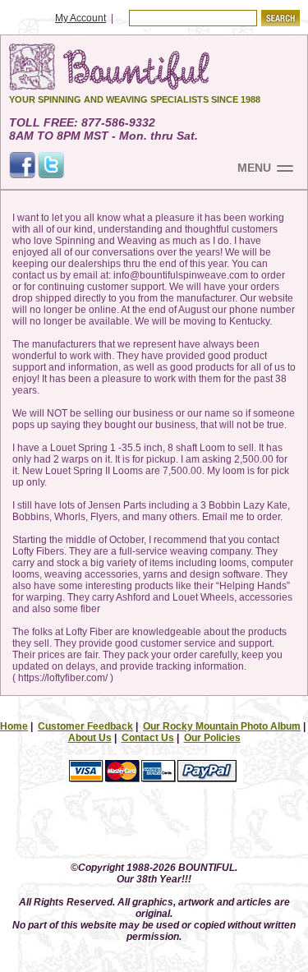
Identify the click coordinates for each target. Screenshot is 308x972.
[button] (154, 826)
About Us (90, 738)
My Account (80, 18)
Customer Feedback (85, 726)
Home (14, 726)
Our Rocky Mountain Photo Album (222, 726)
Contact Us (148, 738)
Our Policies (212, 738)
